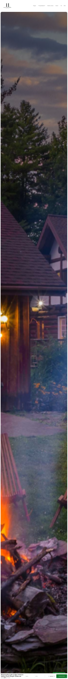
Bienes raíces (50, 5)
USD (65, 5)
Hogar (34, 5)
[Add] (54, 676)
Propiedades (42, 5)
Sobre (57, 5)
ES (61, 5)
